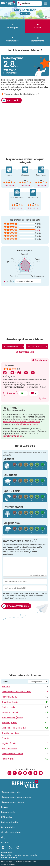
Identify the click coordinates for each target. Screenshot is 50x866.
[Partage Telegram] (25, 773)
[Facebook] (3, 847)
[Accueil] (8, 3)
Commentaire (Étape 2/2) (24, 547)
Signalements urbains (11, 832)
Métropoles (6, 817)
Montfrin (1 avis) (9, 748)
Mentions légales (7, 862)
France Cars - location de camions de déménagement (19, 856)
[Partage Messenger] (35, 773)
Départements (8, 812)
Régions (5, 807)
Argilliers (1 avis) (9, 743)
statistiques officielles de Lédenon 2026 (21, 421)
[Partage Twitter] (15, 773)
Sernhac (6, 686)
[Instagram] (17, 847)
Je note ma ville (25, 352)
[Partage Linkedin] (20, 773)
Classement (9, 185)
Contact (5, 842)
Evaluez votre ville (9, 822)
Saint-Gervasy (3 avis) (12, 717)
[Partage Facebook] (9, 773)
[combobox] (29, 3)
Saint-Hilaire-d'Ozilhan (12, 753)
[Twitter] (10, 847)
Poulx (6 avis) (8, 759)
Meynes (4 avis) (9, 722)
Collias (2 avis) (9, 707)
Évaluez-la (13, 100)
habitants (17, 87)
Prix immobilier (8, 827)
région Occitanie (20, 82)
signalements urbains (13, 436)
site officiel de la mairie (27, 424)
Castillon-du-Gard (10, 733)
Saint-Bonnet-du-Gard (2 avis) (16, 691)
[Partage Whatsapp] (30, 773)
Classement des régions (12, 802)
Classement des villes (11, 792)
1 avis (37, 230)
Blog (3, 837)
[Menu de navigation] (46, 3)
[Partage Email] (41, 773)
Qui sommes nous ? (8, 864)
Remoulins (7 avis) (10, 697)
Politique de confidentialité (26, 862)
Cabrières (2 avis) (10, 702)
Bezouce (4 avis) (10, 712)
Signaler (42, 398)
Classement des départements (16, 797)
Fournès (5, 738)
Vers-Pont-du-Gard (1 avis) (14, 728)
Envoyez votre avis (18, 606)
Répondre (10, 393)
